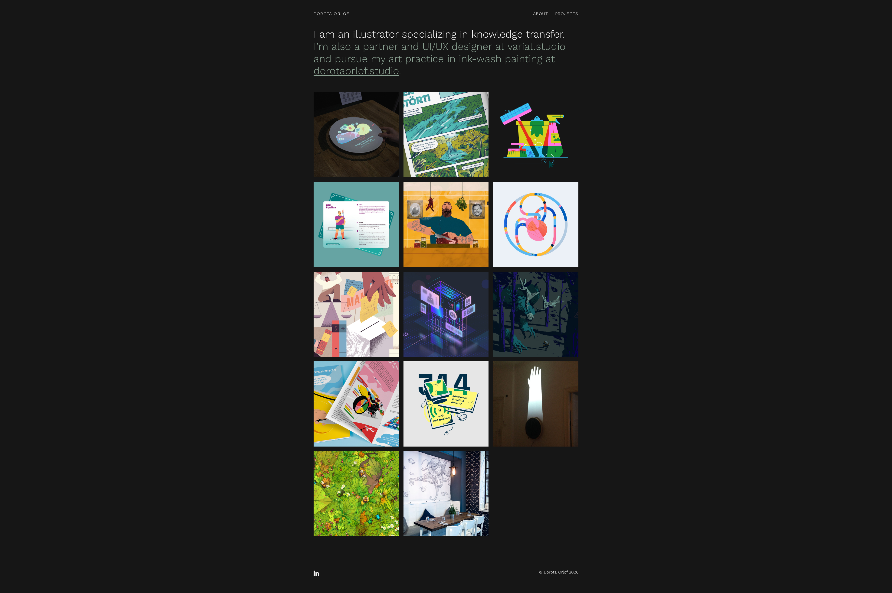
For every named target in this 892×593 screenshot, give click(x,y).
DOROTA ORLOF (331, 13)
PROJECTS (566, 13)
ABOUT (540, 13)
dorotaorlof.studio (356, 71)
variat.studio (537, 46)
